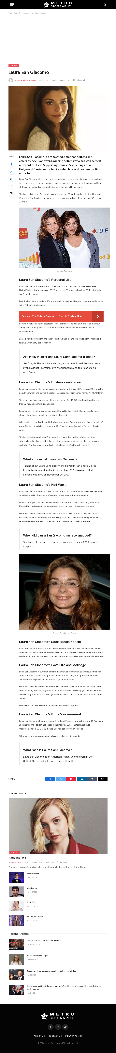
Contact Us (55, 1036)
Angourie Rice (17, 858)
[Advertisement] (58, 38)
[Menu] (12, 4)
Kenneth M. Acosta (26, 80)
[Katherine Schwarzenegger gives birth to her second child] (16, 974)
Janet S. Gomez (18, 862)
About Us (39, 1036)
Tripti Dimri (31, 902)
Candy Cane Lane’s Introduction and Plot (44, 940)
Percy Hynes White (35, 916)
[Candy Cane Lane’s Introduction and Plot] (16, 944)
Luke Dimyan (32, 888)
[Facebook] (11, 164)
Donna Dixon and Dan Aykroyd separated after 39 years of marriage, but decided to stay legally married (64, 988)
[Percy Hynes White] (16, 920)
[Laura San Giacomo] (58, 118)
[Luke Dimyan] (16, 891)
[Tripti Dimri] (16, 906)
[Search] (104, 4)
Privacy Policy (73, 1036)
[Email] (11, 193)
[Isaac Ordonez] (16, 877)
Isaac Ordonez (33, 874)
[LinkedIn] (11, 179)
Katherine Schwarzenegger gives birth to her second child (51, 971)
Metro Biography (14, 13)
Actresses (26, 13)
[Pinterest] (11, 186)
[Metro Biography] (58, 4)
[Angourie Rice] (58, 826)
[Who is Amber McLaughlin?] (16, 959)
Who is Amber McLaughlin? (38, 956)
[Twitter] (11, 171)
